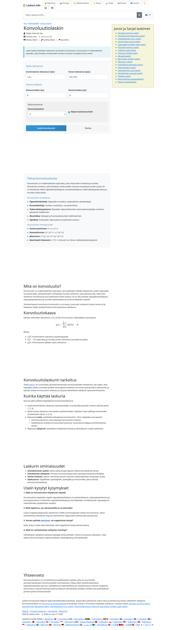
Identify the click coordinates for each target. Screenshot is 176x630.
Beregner (49, 619)
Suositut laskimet (38, 611)
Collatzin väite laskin (127, 50)
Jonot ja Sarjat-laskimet (55, 603)
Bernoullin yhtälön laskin (129, 59)
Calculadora (79, 619)
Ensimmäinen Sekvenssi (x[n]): (40, 71)
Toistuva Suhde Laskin (128, 53)
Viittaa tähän (31, 39)
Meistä (25, 611)
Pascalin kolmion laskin (128, 47)
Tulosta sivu (31, 36)
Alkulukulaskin (124, 56)
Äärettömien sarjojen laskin (130, 73)
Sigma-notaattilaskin (127, 82)
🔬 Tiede (109, 3)
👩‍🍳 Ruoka (121, 3)
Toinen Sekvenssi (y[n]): (79, 71)
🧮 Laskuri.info (31, 5)
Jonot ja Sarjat (45, 23)
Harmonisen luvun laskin (129, 41)
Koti (25, 23)
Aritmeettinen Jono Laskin (129, 39)
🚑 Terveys (64, 3)
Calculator (114, 619)
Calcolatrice (63, 619)
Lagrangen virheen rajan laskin (132, 44)
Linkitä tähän (49, 39)
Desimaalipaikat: (36, 109)
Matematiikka (33, 23)
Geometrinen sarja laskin (129, 70)
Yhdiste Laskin (124, 76)
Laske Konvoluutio (46, 128)
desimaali (45, 520)
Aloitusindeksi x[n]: (35, 90)
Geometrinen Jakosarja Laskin (131, 36)
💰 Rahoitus (49, 3)
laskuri (32, 384)
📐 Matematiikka (81, 3)
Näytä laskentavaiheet (82, 111)
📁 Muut (97, 3)
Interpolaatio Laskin (127, 67)
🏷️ (144, 3)
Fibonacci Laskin (125, 62)
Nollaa (88, 128)
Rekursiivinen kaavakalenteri (131, 79)
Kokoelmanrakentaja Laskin (130, 64)
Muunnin (63, 611)
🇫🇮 (134, 3)
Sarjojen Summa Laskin (128, 33)
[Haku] (139, 15)
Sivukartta (52, 611)
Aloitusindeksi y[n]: (77, 90)
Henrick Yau (37, 33)
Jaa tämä (64, 39)
